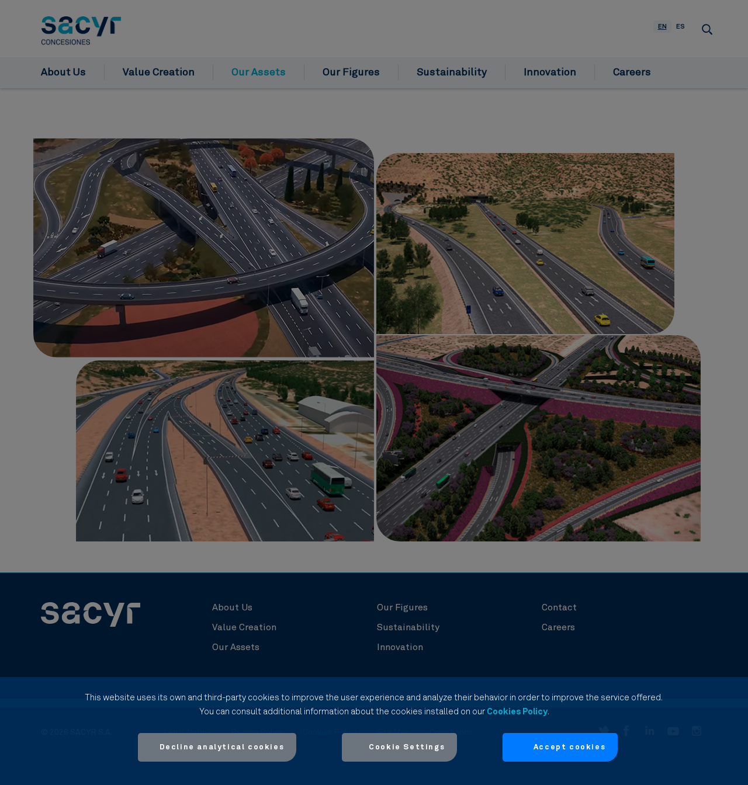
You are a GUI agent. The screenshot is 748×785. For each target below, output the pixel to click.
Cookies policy (517, 711)
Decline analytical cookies (222, 747)
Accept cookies (569, 747)
